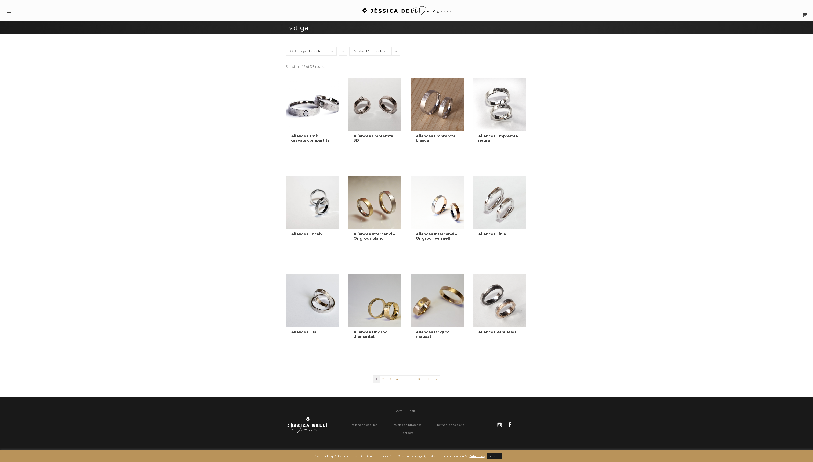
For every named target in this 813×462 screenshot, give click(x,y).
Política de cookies (364, 424)
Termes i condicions (450, 424)
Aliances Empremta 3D (373, 138)
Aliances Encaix (306, 234)
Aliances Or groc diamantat (370, 334)
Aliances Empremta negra (498, 138)
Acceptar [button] (495, 456)
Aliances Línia (492, 234)
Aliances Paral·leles (497, 332)
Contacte (407, 432)
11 (428, 379)
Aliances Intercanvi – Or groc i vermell (436, 236)
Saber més (477, 456)
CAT (399, 411)
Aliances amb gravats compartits (310, 138)
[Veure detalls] (312, 104)
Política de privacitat (407, 424)
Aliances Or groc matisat (432, 334)
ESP (412, 411)
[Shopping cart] (804, 16)
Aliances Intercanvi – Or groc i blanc (374, 236)
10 (419, 379)
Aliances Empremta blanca (435, 138)
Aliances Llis (303, 332)
